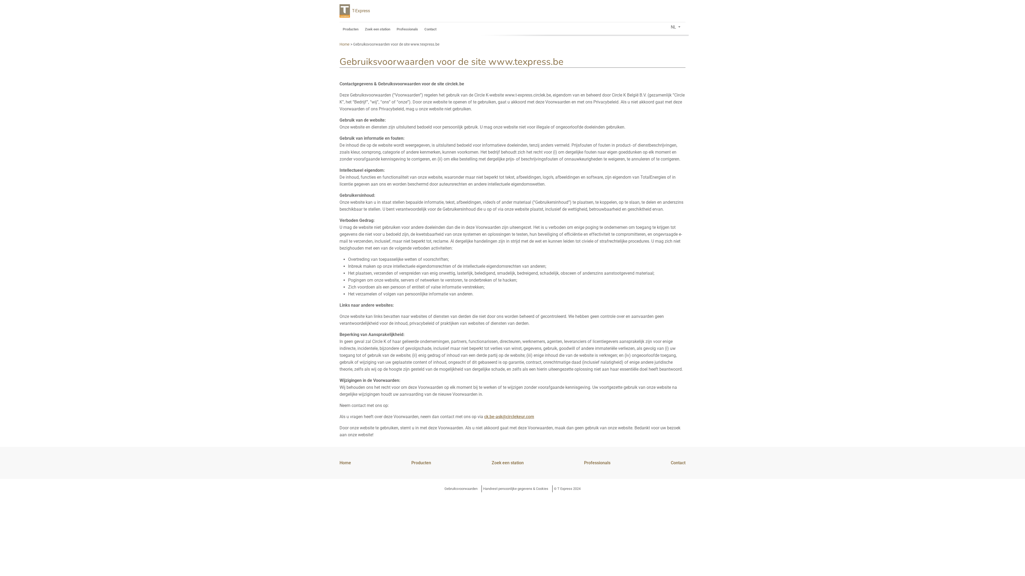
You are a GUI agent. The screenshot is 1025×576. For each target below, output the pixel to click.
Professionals (407, 29)
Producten (350, 29)
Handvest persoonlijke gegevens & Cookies (515, 489)
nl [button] (674, 27)
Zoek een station (377, 29)
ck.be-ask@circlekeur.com (509, 416)
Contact (430, 29)
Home (345, 462)
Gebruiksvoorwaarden (461, 489)
